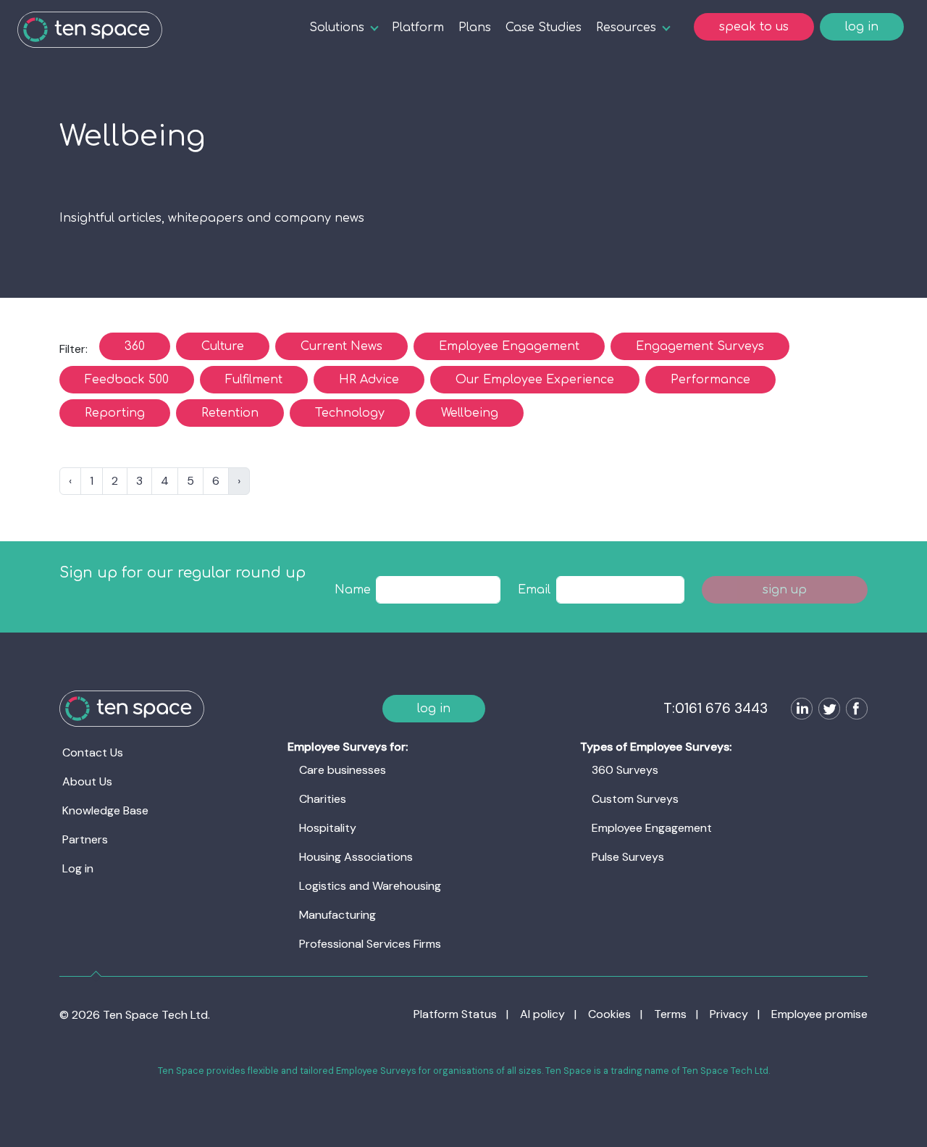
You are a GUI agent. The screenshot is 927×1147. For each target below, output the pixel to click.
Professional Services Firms (370, 943)
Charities (322, 798)
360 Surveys (625, 769)
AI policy (542, 1014)
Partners (85, 839)
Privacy (729, 1014)
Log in (77, 868)
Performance (710, 379)
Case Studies (544, 27)
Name (353, 589)
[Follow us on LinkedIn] (799, 710)
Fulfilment (253, 379)
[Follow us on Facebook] (854, 710)
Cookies (609, 1014)
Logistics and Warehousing (370, 885)
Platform (418, 27)
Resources (626, 27)
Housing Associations (356, 856)
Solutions (336, 27)
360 (135, 346)
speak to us (754, 26)
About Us (87, 781)
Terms (670, 1014)
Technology (350, 413)
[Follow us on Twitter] (826, 710)
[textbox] (438, 590)
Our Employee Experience (535, 379)
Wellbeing (469, 413)
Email (534, 589)
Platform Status (455, 1014)
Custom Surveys (635, 798)
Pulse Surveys (628, 856)
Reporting (115, 413)
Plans (474, 27)
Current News (341, 346)
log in (861, 26)
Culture (222, 346)
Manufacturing (337, 914)
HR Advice (369, 379)
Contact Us (92, 752)
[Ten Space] (89, 30)
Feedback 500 (127, 379)
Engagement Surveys (700, 346)
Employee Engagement (509, 346)
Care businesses (342, 769)
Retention (230, 413)
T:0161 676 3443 (715, 708)
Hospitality (327, 827)
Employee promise (819, 1014)
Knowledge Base (105, 810)
